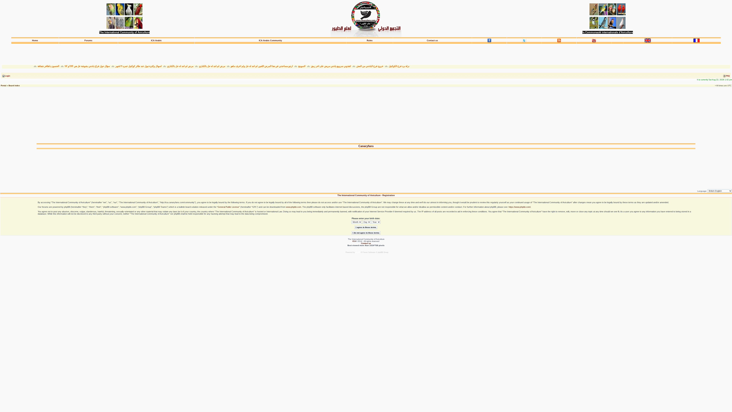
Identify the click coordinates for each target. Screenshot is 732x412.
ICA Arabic (156, 40)
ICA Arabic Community (270, 40)
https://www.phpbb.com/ (520, 207)
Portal (3, 85)
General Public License (228, 207)
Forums (88, 40)
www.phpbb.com (293, 207)
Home (35, 40)
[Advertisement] (366, 52)
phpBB (358, 252)
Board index (14, 85)
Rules (369, 40)
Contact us (432, 40)
